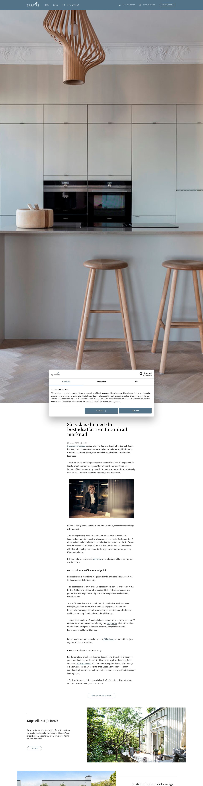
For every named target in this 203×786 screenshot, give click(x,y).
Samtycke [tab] (66, 382)
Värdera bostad (167, 5)
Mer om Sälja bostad (101, 695)
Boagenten (112, 623)
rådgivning (97, 559)
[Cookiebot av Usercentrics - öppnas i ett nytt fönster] (141, 374)
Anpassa (99, 411)
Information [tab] (101, 382)
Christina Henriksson (76, 446)
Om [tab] (136, 382)
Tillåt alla (135, 411)
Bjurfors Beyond (84, 663)
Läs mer (34, 749)
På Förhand (108, 639)
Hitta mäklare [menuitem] (149, 5)
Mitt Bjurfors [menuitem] (129, 5)
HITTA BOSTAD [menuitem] (73, 5)
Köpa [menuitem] (47, 5)
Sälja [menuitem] (56, 5)
